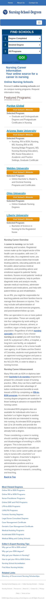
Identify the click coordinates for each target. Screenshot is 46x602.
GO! (22, 57)
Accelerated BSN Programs (13, 534)
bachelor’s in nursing (19, 377)
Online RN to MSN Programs (13, 494)
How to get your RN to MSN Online (16, 559)
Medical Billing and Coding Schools (16, 538)
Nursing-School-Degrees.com (11, 584)
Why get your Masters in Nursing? (15, 555)
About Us (21, 3)
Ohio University (16, 193)
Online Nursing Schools (29, 584)
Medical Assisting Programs (13, 530)
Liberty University (17, 215)
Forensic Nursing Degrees (12, 514)
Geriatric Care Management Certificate (17, 526)
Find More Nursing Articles (12, 567)
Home (10, 3)
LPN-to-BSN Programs (11, 506)
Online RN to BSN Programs (13, 490)
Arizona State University (21, 130)
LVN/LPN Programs (10, 510)
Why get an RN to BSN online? (14, 547)
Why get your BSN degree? (13, 551)
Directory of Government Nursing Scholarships (20, 576)
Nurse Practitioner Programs (13, 498)
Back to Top (10, 477)
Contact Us (33, 3)
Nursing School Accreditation (13, 563)
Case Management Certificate (14, 522)
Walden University (18, 168)
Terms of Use (26, 593)
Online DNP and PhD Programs (14, 502)
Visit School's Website (23, 110)
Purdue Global (15, 105)
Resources (17, 588)
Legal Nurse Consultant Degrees (15, 518)
